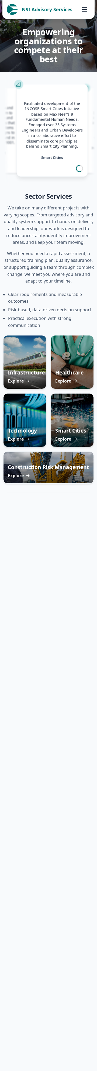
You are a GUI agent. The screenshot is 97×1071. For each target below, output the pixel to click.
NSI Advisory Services (47, 9)
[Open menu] (84, 9)
